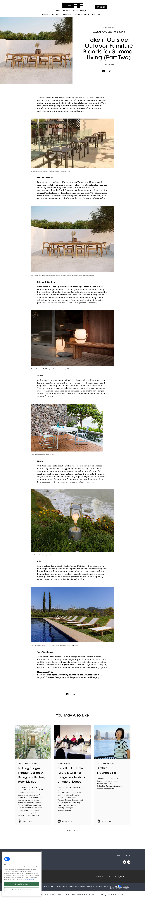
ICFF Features (53, 894)
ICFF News (119, 32)
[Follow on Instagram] (124, 862)
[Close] (39, 854)
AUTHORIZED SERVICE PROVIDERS (50, 886)
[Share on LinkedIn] (110, 71)
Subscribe (96, 15)
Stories (101, 7)
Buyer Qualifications (109, 894)
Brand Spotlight (102, 32)
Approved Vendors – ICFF (79, 894)
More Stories (72, 830)
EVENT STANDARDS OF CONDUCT (80, 886)
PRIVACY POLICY (122, 888)
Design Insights (80, 15)
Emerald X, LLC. (108, 877)
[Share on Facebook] (116, 71)
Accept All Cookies (22, 884)
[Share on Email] (103, 71)
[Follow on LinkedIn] (128, 862)
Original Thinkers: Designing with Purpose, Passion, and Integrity (68, 677)
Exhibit (55, 15)
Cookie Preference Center (21, 890)
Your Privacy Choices (106, 886)
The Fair (44, 15)
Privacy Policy (29, 879)
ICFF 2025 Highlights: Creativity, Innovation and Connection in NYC (69, 674)
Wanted (66, 15)
